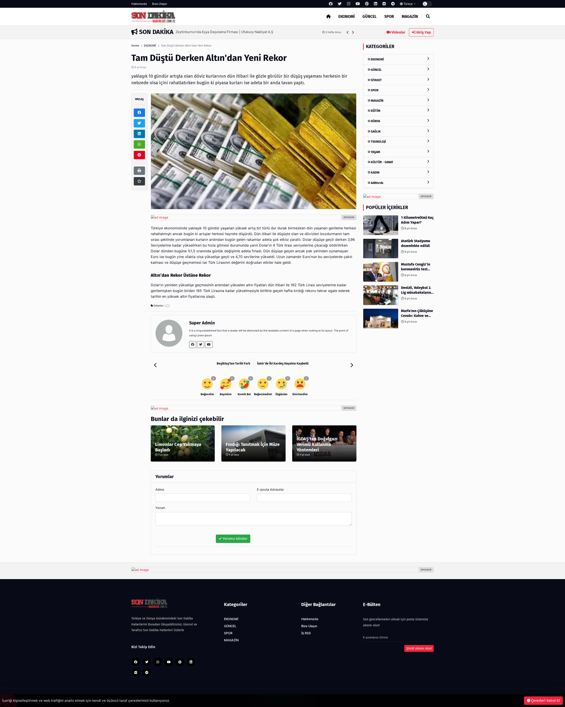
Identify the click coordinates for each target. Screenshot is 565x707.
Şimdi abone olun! (419, 648)
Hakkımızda (139, 4)
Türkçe (408, 4)
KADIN (374, 172)
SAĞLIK (375, 131)
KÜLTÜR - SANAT (381, 162)
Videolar (398, 32)
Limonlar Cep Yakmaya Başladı (178, 447)
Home (135, 45)
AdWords (376, 183)
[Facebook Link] (192, 344)
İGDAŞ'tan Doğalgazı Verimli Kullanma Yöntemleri (317, 444)
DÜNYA (375, 121)
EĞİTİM (375, 111)
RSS (307, 633)
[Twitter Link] (200, 344)
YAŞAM (375, 152)
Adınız (159, 489)
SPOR (389, 16)
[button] (348, 32)
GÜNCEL (369, 16)
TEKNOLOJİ (378, 142)
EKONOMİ (346, 16)
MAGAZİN (410, 16)
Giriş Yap (423, 32)
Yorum (160, 508)
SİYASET (376, 80)
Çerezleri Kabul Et (545, 700)
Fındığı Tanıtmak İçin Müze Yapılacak (253, 447)
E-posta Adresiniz (270, 489)
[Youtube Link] (209, 344)
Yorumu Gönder (234, 539)
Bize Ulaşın (159, 4)
